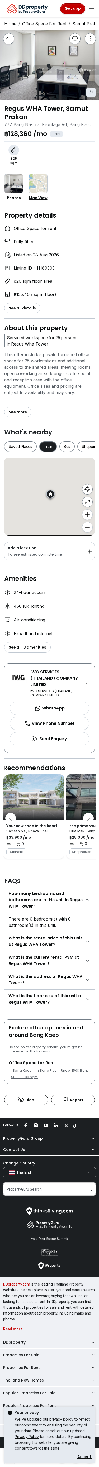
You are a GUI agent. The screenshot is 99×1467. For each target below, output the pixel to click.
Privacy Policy (27, 1436)
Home (10, 23)
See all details (22, 308)
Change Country (19, 1163)
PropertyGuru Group (23, 1138)
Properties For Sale (21, 1355)
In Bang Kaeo (20, 1070)
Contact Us (14, 1149)
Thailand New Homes (23, 1380)
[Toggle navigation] (91, 8)
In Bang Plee (46, 1070)
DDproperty (14, 1342)
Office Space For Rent (44, 23)
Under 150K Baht (74, 1070)
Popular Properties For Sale (29, 1393)
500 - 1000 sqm (24, 1077)
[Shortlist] (75, 38)
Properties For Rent (21, 1367)
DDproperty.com (16, 1284)
